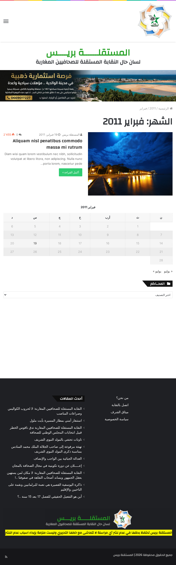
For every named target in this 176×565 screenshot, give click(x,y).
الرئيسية (164, 108)
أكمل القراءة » (70, 172)
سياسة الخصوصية (117, 419)
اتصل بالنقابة (120, 405)
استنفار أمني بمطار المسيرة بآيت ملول (56, 420)
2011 (152, 108)
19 (35, 243)
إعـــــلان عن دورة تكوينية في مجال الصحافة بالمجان (47, 465)
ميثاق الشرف (120, 412)
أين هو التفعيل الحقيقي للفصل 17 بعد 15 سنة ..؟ (49, 496)
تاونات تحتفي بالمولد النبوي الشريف (58, 439)
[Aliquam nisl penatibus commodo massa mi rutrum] (130, 164)
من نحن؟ (122, 398)
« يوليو (168, 271)
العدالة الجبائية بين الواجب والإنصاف (58, 458)
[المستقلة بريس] (154, 21)
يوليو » (157, 271)
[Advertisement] (88, 339)
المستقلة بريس (71, 134)
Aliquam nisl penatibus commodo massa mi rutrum (47, 143)
